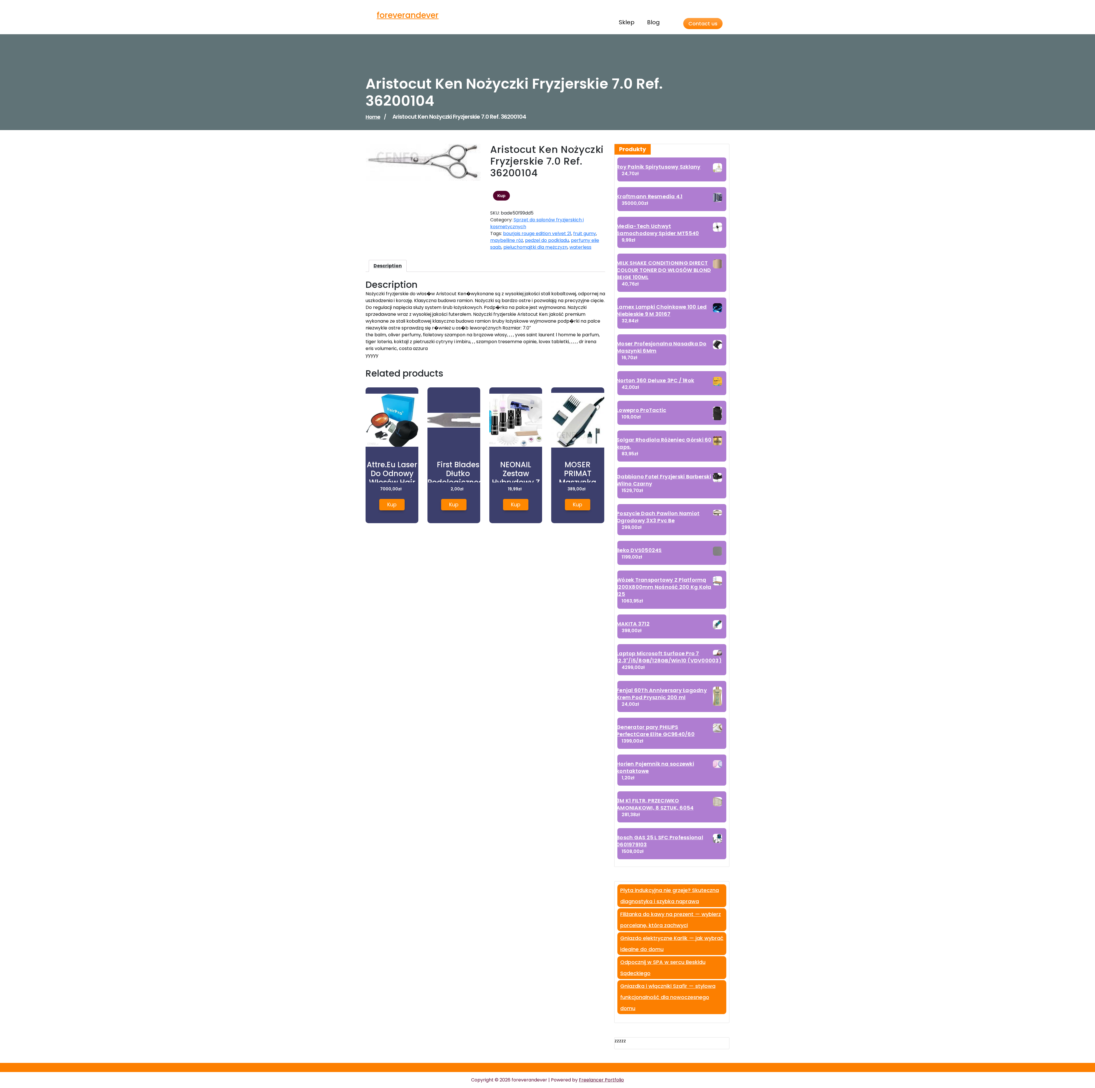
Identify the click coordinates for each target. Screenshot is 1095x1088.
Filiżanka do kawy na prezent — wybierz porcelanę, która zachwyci (670, 920)
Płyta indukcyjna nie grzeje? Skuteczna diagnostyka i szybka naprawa (669, 896)
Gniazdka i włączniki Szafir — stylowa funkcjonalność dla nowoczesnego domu (667, 997)
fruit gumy (584, 233)
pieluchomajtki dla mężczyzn (535, 247)
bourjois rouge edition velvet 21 (537, 233)
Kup (501, 195)
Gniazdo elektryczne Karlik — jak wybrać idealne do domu (671, 944)
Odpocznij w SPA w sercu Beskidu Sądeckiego (662, 967)
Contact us (702, 23)
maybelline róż (506, 240)
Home (373, 116)
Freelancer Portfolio (601, 1080)
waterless (580, 247)
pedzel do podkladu (547, 240)
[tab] (388, 266)
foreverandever (408, 15)
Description (388, 265)
